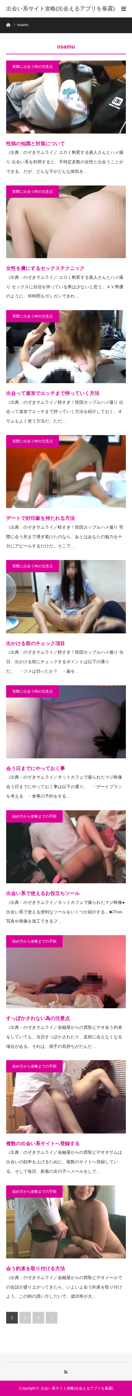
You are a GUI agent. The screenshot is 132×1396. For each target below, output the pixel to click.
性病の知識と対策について (35, 143)
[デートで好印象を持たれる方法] (66, 471)
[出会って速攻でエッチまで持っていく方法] (66, 346)
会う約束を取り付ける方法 (35, 1268)
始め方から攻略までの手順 (34, 816)
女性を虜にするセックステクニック (45, 268)
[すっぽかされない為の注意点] (66, 971)
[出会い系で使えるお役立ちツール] (66, 846)
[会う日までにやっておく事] (66, 721)
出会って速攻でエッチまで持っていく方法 (52, 393)
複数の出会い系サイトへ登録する (43, 1143)
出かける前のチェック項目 (35, 643)
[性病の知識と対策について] (66, 97)
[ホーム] (8, 24)
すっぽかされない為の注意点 (38, 1018)
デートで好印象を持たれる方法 (40, 518)
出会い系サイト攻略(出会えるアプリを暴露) (60, 9)
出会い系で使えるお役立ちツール (43, 893)
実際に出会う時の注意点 (32, 66)
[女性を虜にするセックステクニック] (66, 222)
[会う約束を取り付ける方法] (66, 1221)
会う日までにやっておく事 (35, 768)
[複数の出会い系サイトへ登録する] (66, 1096)
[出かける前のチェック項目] (66, 596)
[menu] (123, 8)
